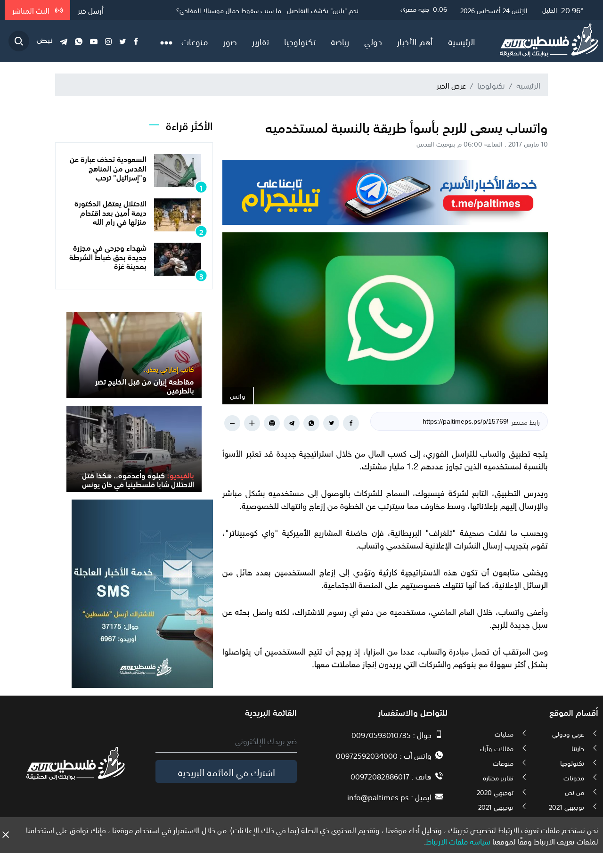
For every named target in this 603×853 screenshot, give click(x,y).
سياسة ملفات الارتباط (458, 840)
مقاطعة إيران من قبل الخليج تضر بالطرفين (304, 9)
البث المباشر (31, 9)
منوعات (194, 41)
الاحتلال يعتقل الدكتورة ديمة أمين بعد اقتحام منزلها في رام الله (110, 211)
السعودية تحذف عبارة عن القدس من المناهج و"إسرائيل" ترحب (108, 167)
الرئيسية (461, 41)
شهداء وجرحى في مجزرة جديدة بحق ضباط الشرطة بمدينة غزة (108, 255)
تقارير (260, 41)
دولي (373, 41)
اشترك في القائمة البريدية (226, 771)
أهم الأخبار (415, 41)
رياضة (340, 41)
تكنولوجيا (300, 41)
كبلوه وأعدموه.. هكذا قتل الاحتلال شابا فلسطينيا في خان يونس (138, 479)
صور (230, 41)
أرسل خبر (91, 9)
